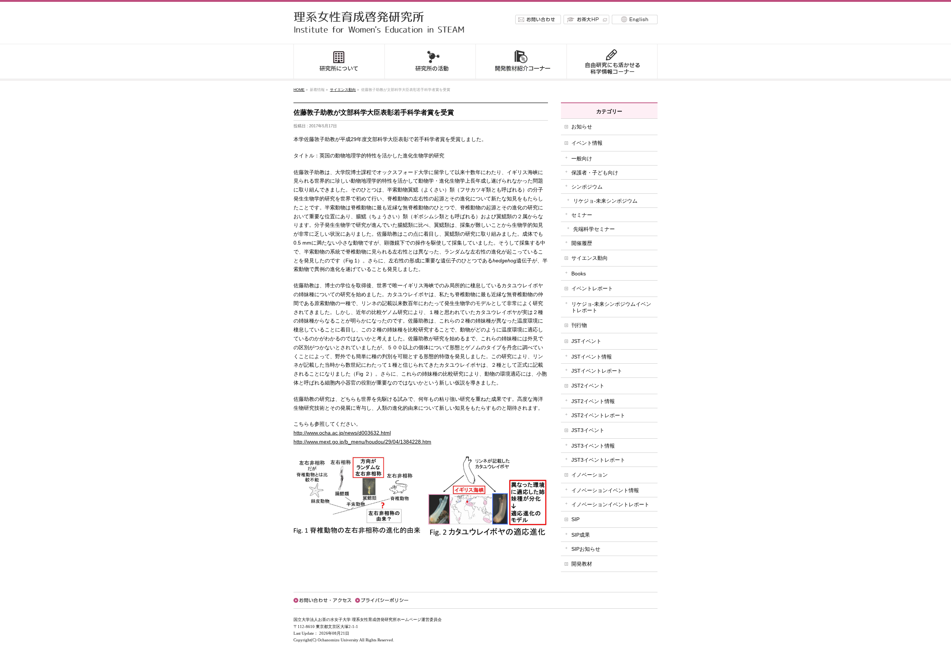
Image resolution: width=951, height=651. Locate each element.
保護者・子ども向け (594, 173)
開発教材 (581, 564)
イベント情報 (587, 143)
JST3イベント (587, 430)
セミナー (581, 215)
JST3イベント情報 (593, 446)
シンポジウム (587, 187)
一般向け (581, 158)
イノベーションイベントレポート (610, 504)
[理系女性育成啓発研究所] (381, 35)
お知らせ (581, 127)
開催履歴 (581, 243)
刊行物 (579, 325)
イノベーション (589, 475)
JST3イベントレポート (598, 460)
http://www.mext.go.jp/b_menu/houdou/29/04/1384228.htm (362, 442)
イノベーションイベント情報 (605, 490)
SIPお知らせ (585, 549)
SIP (575, 519)
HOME (299, 90)
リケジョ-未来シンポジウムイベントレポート (611, 307)
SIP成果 (580, 535)
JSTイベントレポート (596, 371)
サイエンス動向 (343, 90)
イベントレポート (592, 288)
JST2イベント (587, 386)
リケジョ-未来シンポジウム (605, 201)
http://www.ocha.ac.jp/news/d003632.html (342, 433)
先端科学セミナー (594, 229)
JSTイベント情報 (591, 357)
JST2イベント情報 (593, 401)
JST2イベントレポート (598, 415)
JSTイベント (586, 341)
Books (578, 274)
